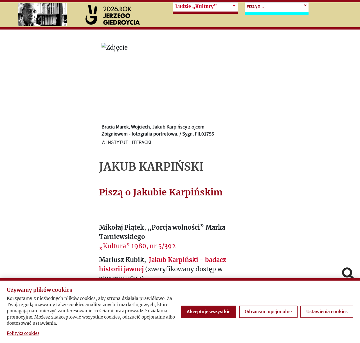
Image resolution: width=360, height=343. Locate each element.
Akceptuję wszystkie (208, 311)
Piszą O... (255, 6)
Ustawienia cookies (327, 311)
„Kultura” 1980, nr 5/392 (137, 246)
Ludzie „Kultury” (196, 7)
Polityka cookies (23, 333)
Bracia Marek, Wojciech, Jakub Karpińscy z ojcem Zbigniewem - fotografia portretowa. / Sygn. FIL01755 (158, 130)
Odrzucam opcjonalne (268, 311)
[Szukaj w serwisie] (348, 274)
